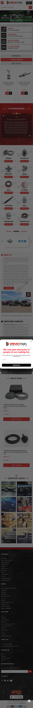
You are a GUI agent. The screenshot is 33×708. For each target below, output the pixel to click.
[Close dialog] (31, 341)
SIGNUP (16, 365)
